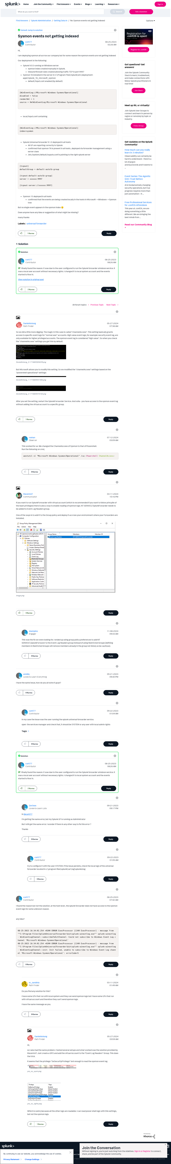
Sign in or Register (142, 1151)
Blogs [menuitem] (87, 4)
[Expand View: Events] (81, 3)
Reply (109, 233)
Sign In (160, 4)
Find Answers (22, 20)
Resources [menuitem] (113, 4)
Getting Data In (60, 20)
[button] (114, 30)
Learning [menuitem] (99, 4)
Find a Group (139, 126)
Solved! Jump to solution (32, 30)
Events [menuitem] (77, 4)
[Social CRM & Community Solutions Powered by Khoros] (149, 1135)
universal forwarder (37, 223)
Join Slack (138, 90)
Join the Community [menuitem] (43, 4)
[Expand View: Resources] (118, 3)
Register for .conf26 (138, 49)
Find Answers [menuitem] (63, 4)
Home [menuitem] (26, 4)
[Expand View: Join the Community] (53, 3)
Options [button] (149, 20)
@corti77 (28, 814)
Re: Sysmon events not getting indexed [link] (87, 20)
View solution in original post (31, 279)
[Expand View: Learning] (104, 3)
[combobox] (70, 11)
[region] (37, 1156)
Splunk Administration (41, 20)
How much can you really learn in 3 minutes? (137, 151)
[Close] (70, 1152)
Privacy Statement (11, 1159)
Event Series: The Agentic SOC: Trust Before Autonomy (137, 179)
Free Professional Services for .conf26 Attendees (138, 203)
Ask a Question (141, 11)
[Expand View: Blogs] (91, 3)
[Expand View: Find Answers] (70, 3)
